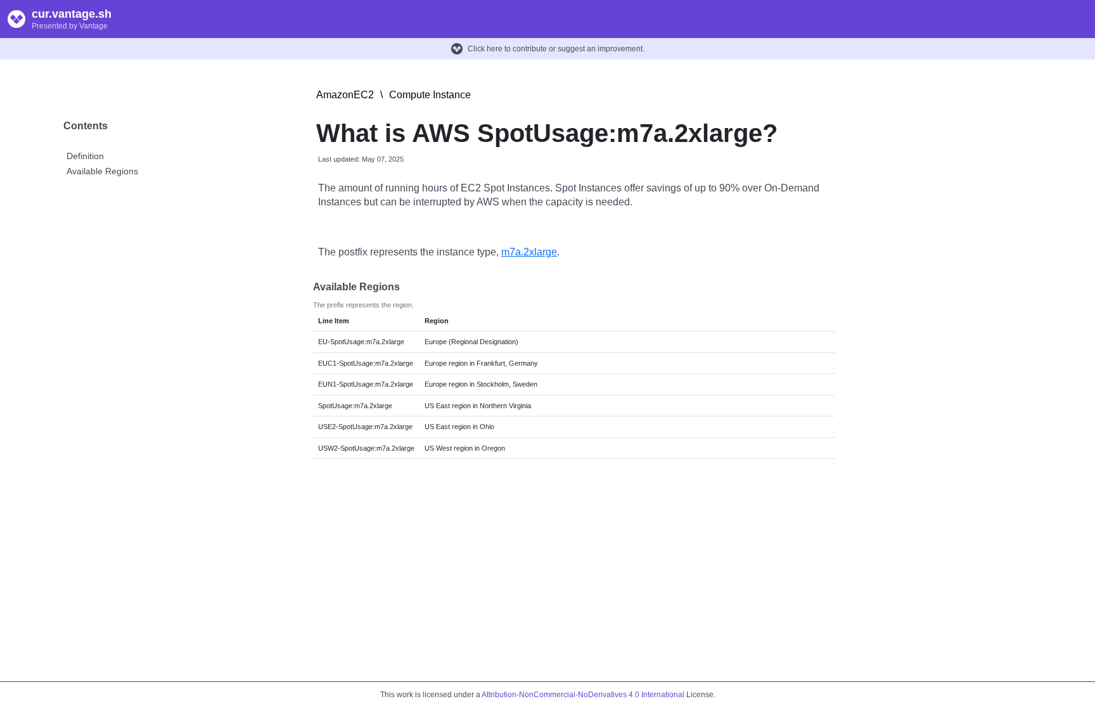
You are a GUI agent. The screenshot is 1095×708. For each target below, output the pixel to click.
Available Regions (102, 171)
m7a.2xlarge (529, 252)
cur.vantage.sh (72, 14)
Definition (85, 156)
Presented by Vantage (70, 26)
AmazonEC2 (345, 94)
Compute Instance (430, 94)
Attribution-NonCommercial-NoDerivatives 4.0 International (583, 694)
